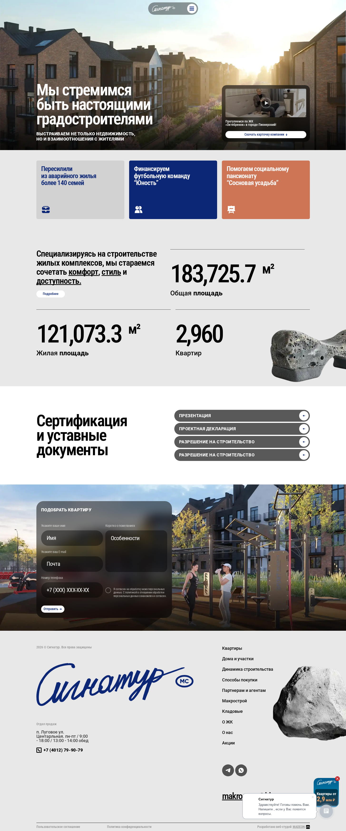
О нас (227, 732)
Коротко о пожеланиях (120, 526)
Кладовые (232, 711)
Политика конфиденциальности (129, 827)
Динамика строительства (247, 669)
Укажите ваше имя (53, 526)
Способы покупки (239, 679)
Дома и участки (237, 658)
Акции (228, 742)
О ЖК (227, 721)
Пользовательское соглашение (58, 827)
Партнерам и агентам (244, 690)
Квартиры (232, 648)
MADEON (299, 827)
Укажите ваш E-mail (53, 552)
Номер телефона (52, 578)
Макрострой (234, 700)
